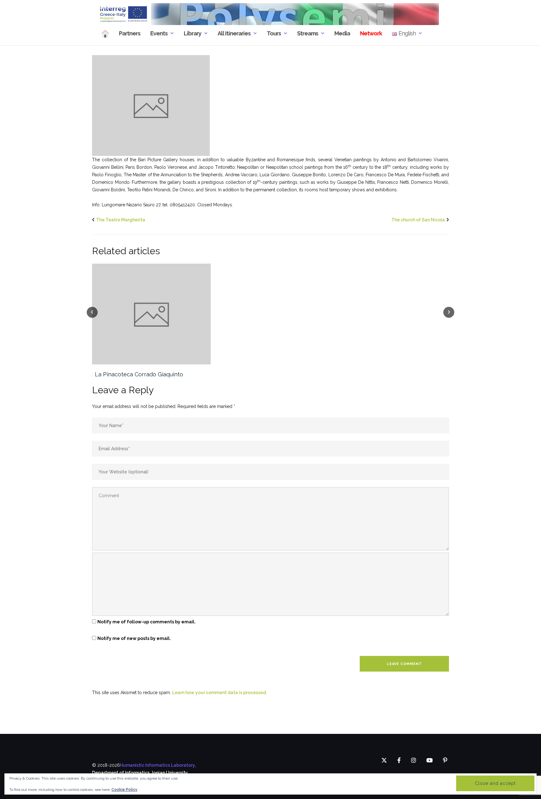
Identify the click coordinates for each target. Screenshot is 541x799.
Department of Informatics (121, 772)
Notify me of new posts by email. (134, 638)
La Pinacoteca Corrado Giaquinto (139, 374)
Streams (307, 33)
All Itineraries (234, 33)
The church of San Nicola (418, 219)
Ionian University (170, 772)
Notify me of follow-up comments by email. (146, 621)
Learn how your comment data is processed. (219, 692)
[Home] (105, 33)
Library (192, 33)
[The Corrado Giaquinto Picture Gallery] (151, 105)
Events (158, 33)
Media (342, 33)
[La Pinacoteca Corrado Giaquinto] (151, 314)
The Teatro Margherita (120, 219)
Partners (129, 33)
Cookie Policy (124, 789)
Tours (274, 33)
